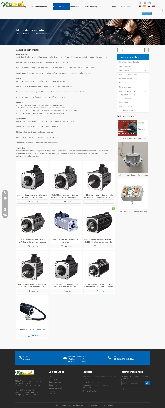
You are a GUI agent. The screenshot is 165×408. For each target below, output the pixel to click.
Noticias (52, 391)
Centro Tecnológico (56, 388)
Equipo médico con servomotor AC (32, 329)
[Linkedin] (149, 3)
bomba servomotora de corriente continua (65, 241)
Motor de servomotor (127, 91)
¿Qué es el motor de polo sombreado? (133, 211)
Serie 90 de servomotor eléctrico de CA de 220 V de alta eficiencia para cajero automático (98, 241)
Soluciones (53, 385)
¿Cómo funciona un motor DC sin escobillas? (95, 386)
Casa (50, 376)
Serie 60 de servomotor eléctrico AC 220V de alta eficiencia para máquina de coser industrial (99, 285)
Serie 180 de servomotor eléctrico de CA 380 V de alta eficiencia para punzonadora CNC (32, 196)
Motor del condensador (128, 74)
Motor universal (125, 87)
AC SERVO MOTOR (128, 95)
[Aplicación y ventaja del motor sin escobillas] (133, 157)
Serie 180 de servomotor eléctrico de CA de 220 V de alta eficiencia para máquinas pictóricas (66, 285)
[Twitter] (140, 3)
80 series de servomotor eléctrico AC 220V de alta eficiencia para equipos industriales (32, 241)
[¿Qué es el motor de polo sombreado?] (133, 193)
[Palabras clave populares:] (147, 50)
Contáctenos (53, 394)
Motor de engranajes (90, 382)
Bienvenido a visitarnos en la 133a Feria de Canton (99, 378)
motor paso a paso (126, 70)
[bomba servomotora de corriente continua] (65, 222)
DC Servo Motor (127, 98)
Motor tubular (124, 102)
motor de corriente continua (129, 79)
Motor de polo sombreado (129, 62)
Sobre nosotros (55, 382)
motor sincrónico (125, 66)
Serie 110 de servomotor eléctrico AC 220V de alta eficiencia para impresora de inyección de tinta (65, 196)
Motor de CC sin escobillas (129, 83)
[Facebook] (145, 3)
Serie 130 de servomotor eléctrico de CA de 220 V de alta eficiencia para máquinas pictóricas (32, 285)
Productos (53, 379)
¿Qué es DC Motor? (89, 391)
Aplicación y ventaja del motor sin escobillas (133, 175)
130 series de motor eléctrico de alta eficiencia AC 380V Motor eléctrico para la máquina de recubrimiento (99, 196)
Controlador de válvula (127, 110)
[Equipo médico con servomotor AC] (32, 311)
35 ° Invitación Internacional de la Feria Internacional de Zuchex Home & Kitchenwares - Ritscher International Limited (133, 138)
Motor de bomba (125, 106)
